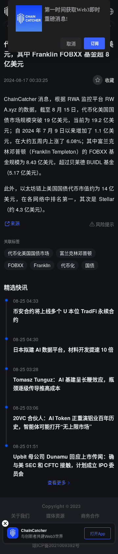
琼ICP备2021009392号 (56, 545)
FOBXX (15, 265)
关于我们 (20, 515)
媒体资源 (55, 515)
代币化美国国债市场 (28, 253)
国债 (89, 265)
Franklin (42, 265)
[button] (110, 11)
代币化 (68, 265)
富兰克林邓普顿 (76, 253)
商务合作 (90, 515)
